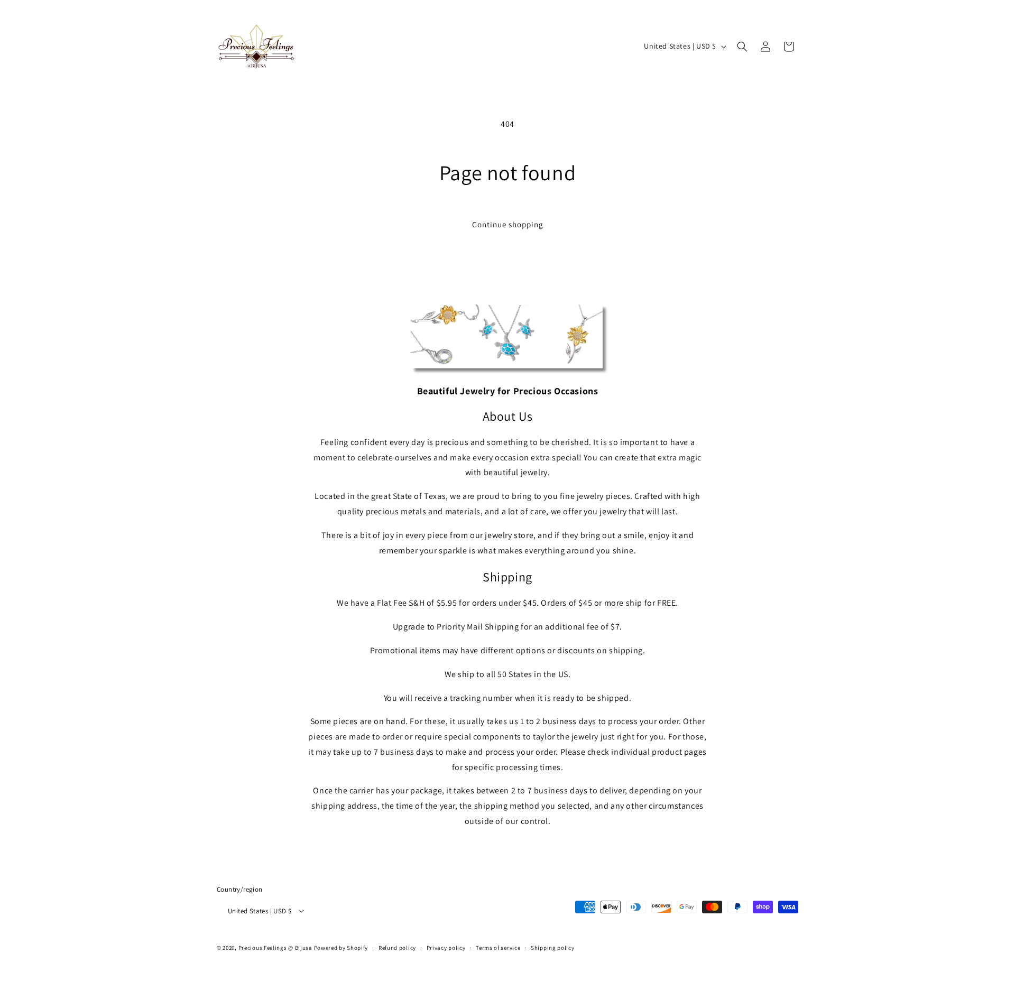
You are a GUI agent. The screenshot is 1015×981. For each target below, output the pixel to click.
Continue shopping (507, 224)
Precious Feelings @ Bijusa (275, 947)
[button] (742, 46)
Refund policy (397, 947)
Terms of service (498, 947)
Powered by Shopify (341, 947)
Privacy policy (446, 947)
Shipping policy (553, 947)
